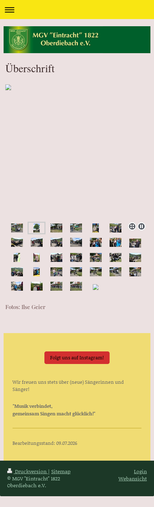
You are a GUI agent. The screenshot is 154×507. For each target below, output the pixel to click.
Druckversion (31, 471)
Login (140, 471)
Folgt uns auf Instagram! (77, 357)
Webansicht (133, 478)
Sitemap (61, 471)
